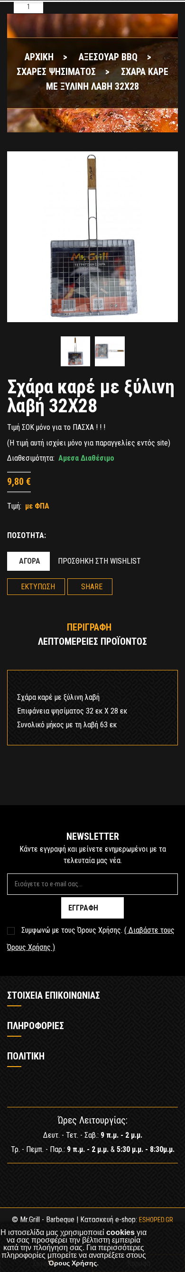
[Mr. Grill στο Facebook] (78, 1180)
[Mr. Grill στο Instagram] (107, 1180)
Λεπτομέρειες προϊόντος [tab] (92, 641)
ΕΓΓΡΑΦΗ (83, 907)
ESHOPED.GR (156, 1220)
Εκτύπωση (38, 586)
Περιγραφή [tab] (89, 627)
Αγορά (29, 561)
